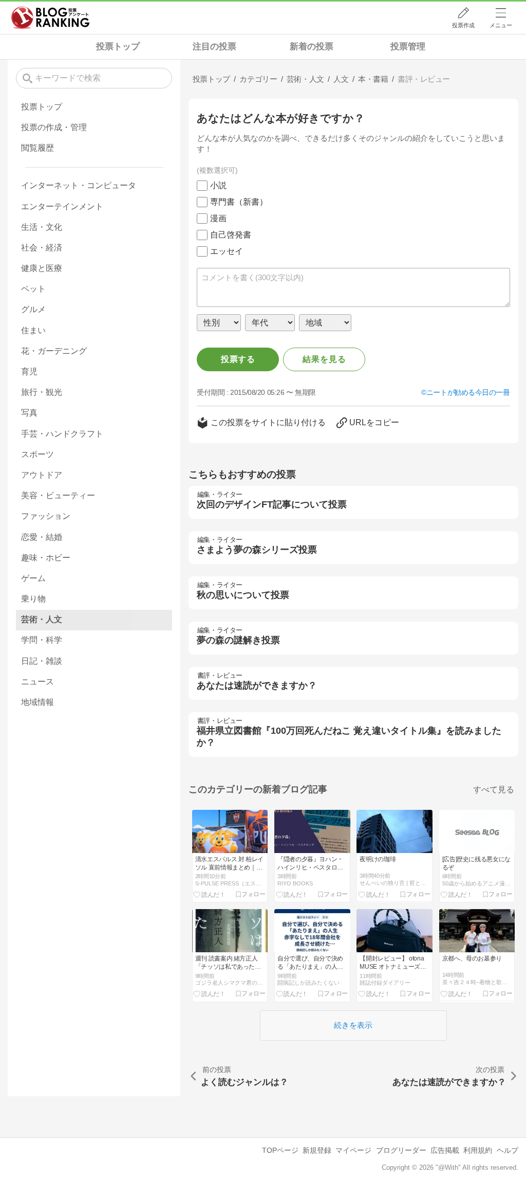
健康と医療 (41, 268)
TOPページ (280, 1150)
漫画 (218, 218)
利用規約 (477, 1150)
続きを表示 (353, 1025)
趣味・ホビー (45, 557)
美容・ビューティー (58, 495)
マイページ (353, 1150)
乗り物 (33, 598)
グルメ (33, 309)
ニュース (37, 681)
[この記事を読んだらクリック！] (209, 894)
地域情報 (37, 702)
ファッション (45, 516)
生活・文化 (41, 227)
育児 (29, 371)
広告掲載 (444, 1150)
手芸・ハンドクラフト (62, 433)
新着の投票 (311, 46)
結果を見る (324, 359)
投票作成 (463, 25)
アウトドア (41, 474)
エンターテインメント (62, 206)
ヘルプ (507, 1150)
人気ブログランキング (50, 17)
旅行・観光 (41, 392)
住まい (33, 330)
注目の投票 (214, 46)
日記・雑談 (41, 661)
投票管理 (407, 46)
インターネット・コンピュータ (78, 185)
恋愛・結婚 (41, 537)
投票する (238, 359)
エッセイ (226, 251)
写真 (29, 412)
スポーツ (37, 454)
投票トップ (118, 46)
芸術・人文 (41, 619)
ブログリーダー (401, 1150)
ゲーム (33, 578)
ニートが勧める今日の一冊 (468, 392)
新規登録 (317, 1150)
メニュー (501, 25)
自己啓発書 (230, 234)
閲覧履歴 (37, 147)
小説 (218, 185)
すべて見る (493, 789)
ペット (33, 288)
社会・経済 (41, 247)
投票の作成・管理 (54, 127)
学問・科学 (41, 640)
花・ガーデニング (54, 351)
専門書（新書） (239, 201)
